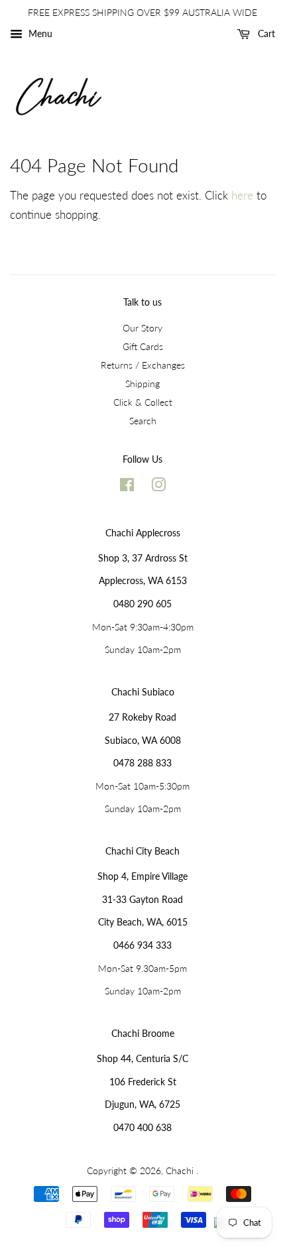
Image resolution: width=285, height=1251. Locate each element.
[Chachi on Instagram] (158, 487)
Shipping (142, 383)
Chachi (181, 1170)
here (242, 195)
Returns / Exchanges (143, 365)
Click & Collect (142, 402)
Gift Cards (143, 346)
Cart (265, 33)
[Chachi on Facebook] (127, 487)
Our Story (142, 327)
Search (142, 420)
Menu (39, 33)
